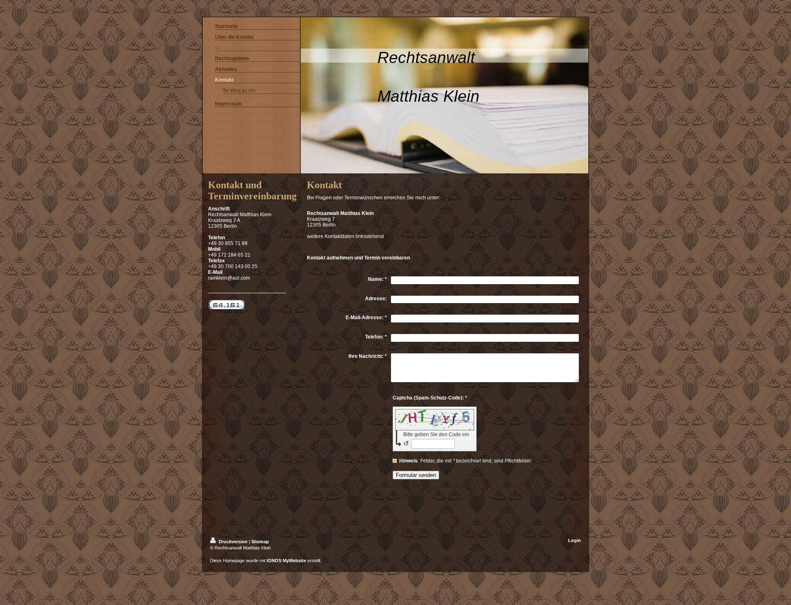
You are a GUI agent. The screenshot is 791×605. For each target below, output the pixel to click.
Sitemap (260, 541)
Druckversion (233, 541)
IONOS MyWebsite (286, 560)
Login (574, 540)
